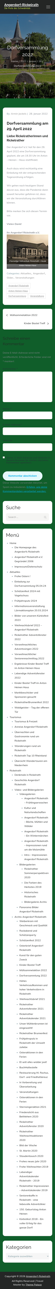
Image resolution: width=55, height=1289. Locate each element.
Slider (10, 277)
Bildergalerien (27, 864)
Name (7, 408)
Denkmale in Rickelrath (28, 774)
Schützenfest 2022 (30, 940)
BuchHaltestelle (28, 1067)
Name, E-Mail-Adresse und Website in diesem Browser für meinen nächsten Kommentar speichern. (28, 460)
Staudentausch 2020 (31, 1156)
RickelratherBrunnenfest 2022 (32, 702)
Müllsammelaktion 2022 (33, 970)
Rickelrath (15, 770)
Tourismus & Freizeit (26, 721)
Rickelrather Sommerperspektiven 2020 (36, 873)
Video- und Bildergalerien (29, 789)
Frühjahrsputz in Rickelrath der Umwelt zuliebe (32, 1043)
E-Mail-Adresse (12, 424)
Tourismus (15, 717)
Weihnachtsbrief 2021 (32, 999)
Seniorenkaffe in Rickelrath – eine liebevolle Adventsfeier (32, 1200)
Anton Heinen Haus (18, 291)
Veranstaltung (37, 296)
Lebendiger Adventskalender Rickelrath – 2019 (29, 1176)
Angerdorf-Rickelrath (21, 5)
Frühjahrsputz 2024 (26, 600)
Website (7, 440)
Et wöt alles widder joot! (33, 1062)
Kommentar (10, 368)
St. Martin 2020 (28, 1150)
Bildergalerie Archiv (35, 901)
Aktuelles (25, 273)
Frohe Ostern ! (22, 576)
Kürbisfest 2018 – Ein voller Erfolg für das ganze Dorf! (31, 1223)
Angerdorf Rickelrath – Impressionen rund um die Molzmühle (36, 845)
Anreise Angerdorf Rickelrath (31, 726)
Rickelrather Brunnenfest (33, 1033)
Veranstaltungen (24, 277)
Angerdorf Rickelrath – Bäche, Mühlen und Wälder (36, 822)
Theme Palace (34, 1284)
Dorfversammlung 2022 (33, 975)
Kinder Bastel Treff (29, 964)
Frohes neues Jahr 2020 (32, 1161)
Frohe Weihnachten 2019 (33, 1166)
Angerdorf (39, 273)
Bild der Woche (28, 1145)
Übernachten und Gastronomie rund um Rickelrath (27, 736)
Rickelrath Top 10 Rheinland (31, 755)
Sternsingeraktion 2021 (32, 1106)
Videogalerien (27, 794)
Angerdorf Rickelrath (18, 285)
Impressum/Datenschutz (28, 566)
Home (13, 543)
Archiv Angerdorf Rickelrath (30, 916)
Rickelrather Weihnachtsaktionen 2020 (31, 1135)
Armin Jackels (18, 113)
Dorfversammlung (17, 296)
